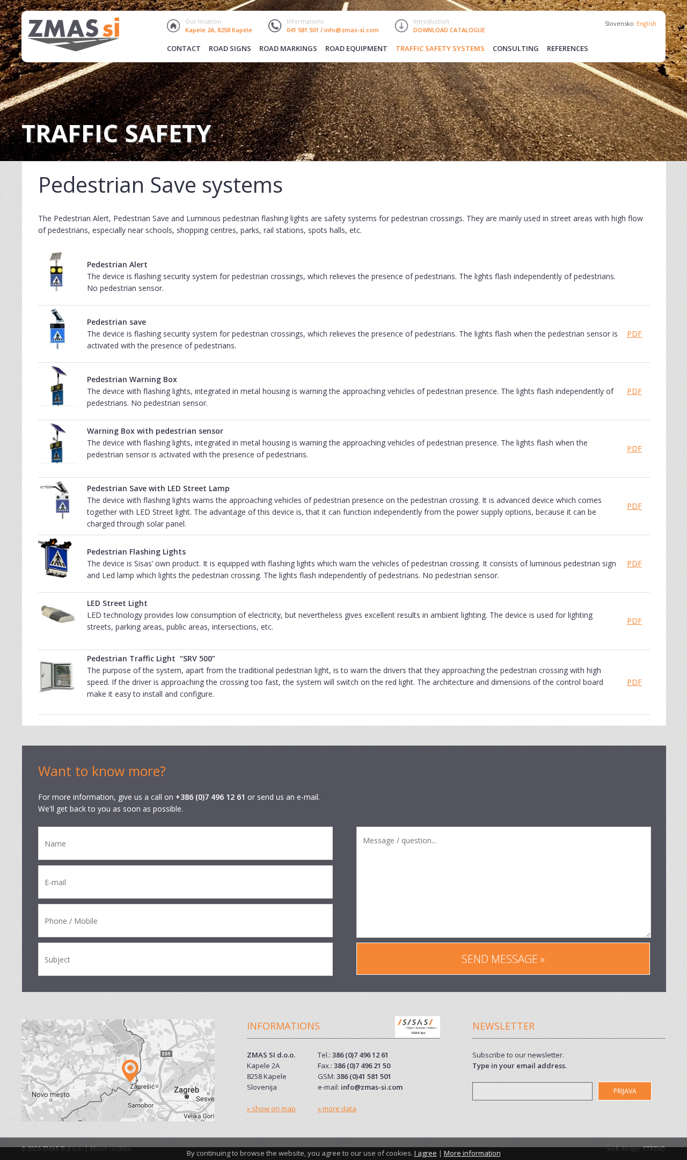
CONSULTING (516, 48)
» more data (337, 1108)
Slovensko (619, 23)
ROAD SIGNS (230, 48)
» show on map (271, 1108)
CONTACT (184, 48)
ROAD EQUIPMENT (356, 48)
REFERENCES (567, 48)
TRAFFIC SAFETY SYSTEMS (440, 48)
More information (472, 1153)
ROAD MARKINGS (288, 48)
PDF (634, 334)
